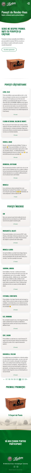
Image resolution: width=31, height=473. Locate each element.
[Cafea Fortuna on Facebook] (14, 467)
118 (9, 379)
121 (17, 379)
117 (7, 379)
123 (23, 379)
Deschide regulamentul (9, 50)
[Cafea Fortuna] (9, 4)
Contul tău (25, 464)
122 (20, 379)
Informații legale (18, 464)
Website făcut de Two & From (15, 470)
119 (12, 379)
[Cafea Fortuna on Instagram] (17, 467)
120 (14, 379)
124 (25, 379)
